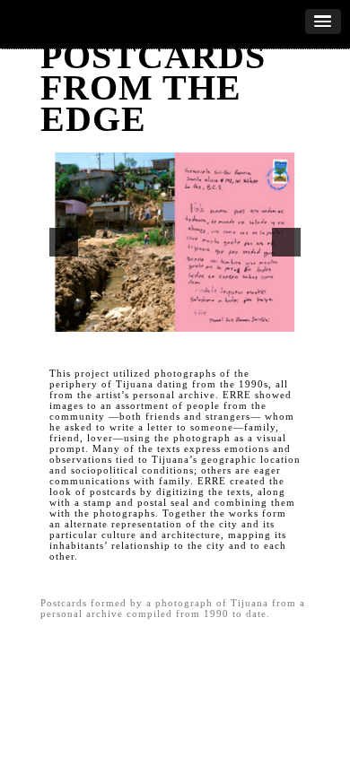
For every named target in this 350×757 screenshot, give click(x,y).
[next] (286, 242)
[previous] (63, 242)
